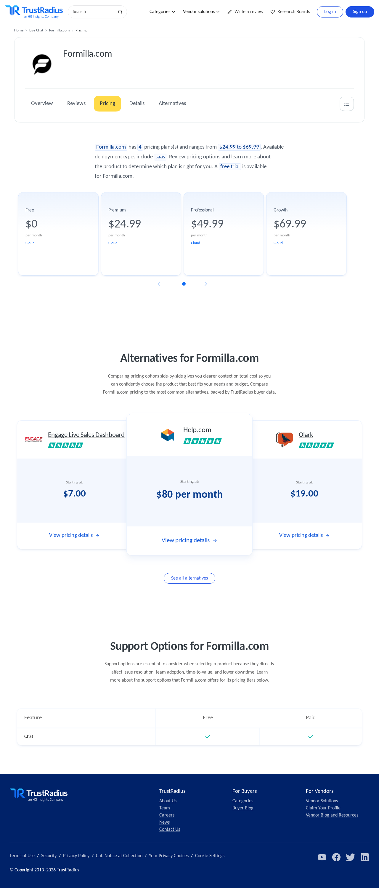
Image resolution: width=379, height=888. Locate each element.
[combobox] (93, 12)
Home (18, 30)
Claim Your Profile (323, 808)
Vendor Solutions (322, 801)
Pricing (107, 103)
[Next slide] (206, 284)
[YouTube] (322, 857)
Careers (166, 815)
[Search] (120, 12)
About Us (167, 801)
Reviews (76, 103)
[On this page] (347, 104)
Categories (160, 11)
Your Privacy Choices (169, 856)
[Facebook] (336, 857)
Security (49, 856)
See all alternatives (189, 578)
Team (164, 808)
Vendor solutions (199, 11)
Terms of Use (22, 856)
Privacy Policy (76, 856)
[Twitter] (350, 857)
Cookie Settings (209, 856)
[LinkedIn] (365, 857)
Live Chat (36, 30)
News (164, 822)
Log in (330, 11)
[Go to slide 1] (183, 283)
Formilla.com (59, 30)
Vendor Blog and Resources (332, 815)
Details (136, 103)
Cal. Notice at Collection (119, 856)
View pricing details (71, 535)
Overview (42, 103)
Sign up (360, 11)
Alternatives (172, 103)
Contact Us (169, 829)
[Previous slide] (159, 284)
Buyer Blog (242, 808)
